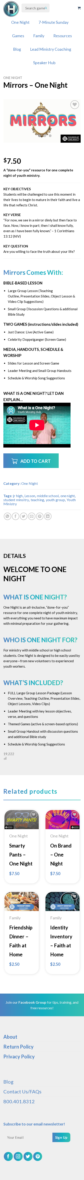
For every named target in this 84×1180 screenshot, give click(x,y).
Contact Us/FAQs (22, 1091)
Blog (17, 49)
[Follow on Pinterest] (37, 1156)
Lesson (29, 496)
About (10, 1037)
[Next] (73, 121)
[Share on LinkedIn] (48, 516)
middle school (48, 496)
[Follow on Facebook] (8, 1156)
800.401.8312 (19, 1101)
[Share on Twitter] (23, 516)
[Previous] (10, 121)
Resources (62, 35)
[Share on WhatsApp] (7, 516)
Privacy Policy (19, 1056)
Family (38, 35)
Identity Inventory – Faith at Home (61, 940)
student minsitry (16, 500)
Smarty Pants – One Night (20, 855)
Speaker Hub (44, 62)
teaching (37, 500)
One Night (20, 22)
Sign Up (61, 1137)
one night (67, 496)
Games (18, 35)
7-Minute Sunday (54, 22)
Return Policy (18, 1047)
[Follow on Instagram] (18, 1156)
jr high (18, 496)
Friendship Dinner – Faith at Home (20, 940)
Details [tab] (14, 555)
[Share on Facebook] (15, 516)
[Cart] (79, 8)
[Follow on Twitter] (28, 1156)
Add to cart (35, 461)
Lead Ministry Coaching (50, 49)
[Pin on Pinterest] (39, 516)
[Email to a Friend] (31, 516)
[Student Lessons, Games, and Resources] (11, 9)
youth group (55, 500)
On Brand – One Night (61, 855)
